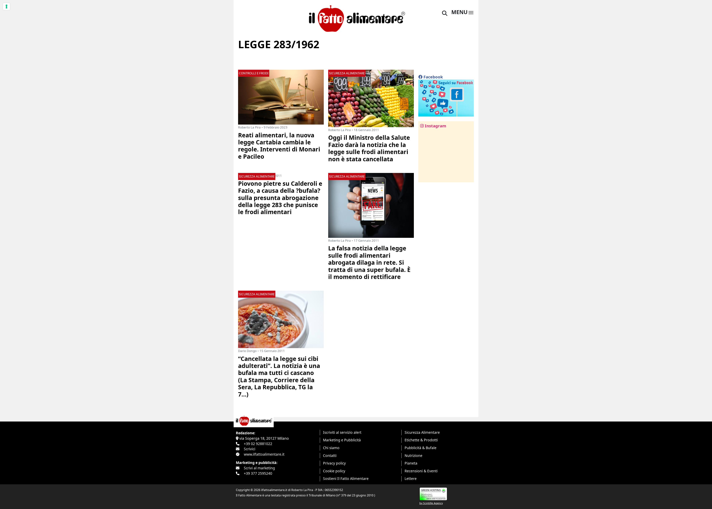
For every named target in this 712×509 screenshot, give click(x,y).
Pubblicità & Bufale (420, 447)
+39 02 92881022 (258, 443)
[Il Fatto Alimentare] (356, 18)
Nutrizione (413, 455)
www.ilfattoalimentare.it (264, 454)
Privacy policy (334, 463)
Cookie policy (334, 470)
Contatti (330, 455)
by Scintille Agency (431, 503)
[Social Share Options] (423, 177)
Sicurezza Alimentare (422, 432)
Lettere (411, 478)
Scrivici (249, 448)
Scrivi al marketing (259, 467)
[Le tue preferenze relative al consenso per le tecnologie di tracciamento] (6, 6)
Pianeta (411, 463)
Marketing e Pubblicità (342, 439)
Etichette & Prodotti (421, 439)
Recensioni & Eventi (421, 470)
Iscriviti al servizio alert (342, 432)
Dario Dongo (247, 351)
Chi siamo (331, 447)
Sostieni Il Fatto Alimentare (346, 478)
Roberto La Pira (249, 127)
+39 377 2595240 (258, 473)
